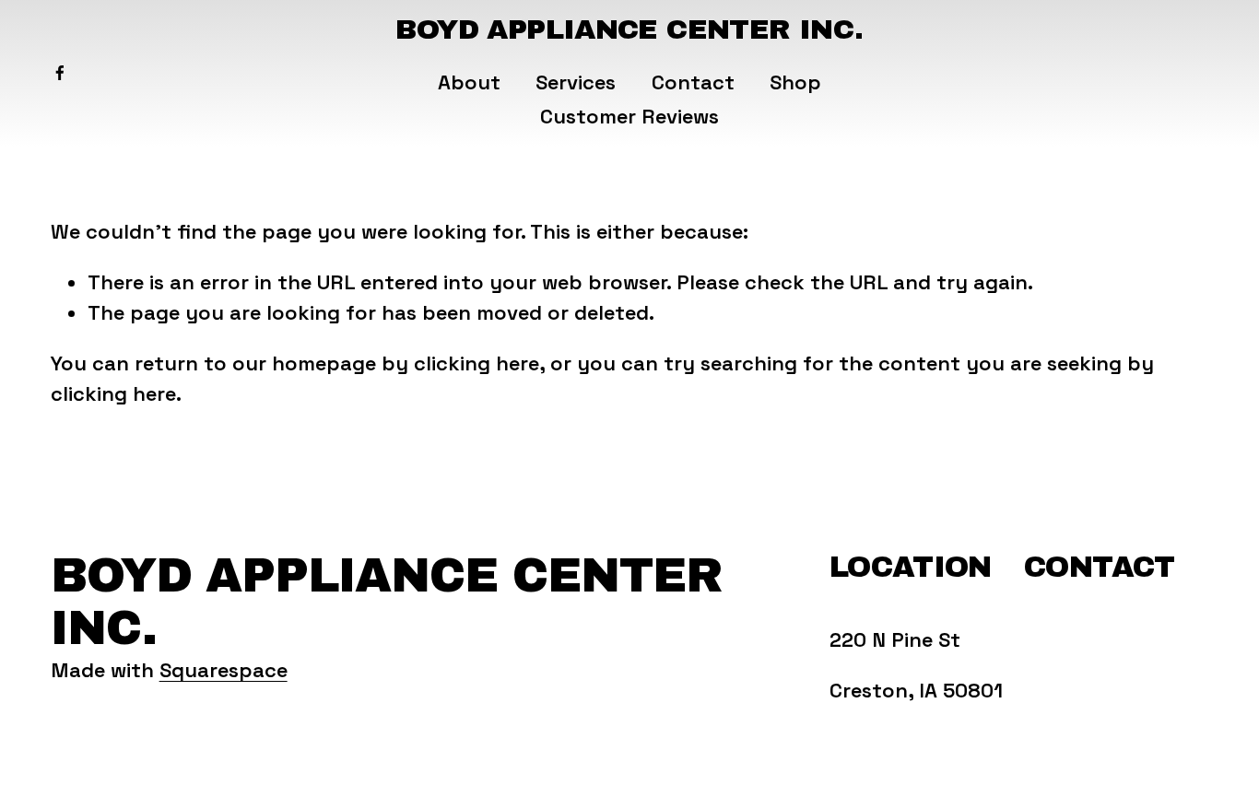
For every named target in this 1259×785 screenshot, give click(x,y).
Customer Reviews (629, 116)
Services (575, 82)
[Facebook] (60, 73)
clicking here (476, 363)
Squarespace (223, 670)
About (469, 82)
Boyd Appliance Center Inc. (629, 29)
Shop (795, 82)
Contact (693, 82)
